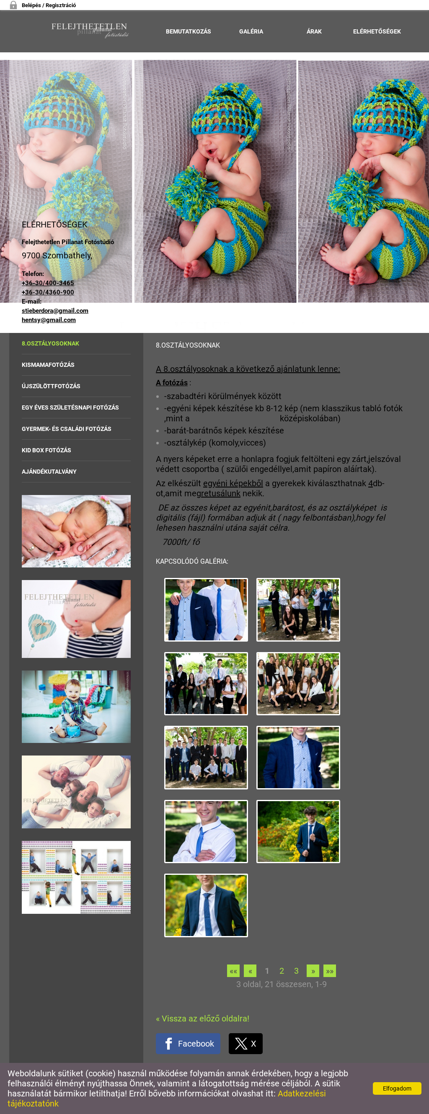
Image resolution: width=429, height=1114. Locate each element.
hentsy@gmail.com (49, 320)
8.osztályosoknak (50, 343)
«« (233, 971)
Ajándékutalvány (49, 471)
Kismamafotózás (48, 364)
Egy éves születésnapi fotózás (70, 407)
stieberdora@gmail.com (55, 311)
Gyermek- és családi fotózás (66, 428)
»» (329, 971)
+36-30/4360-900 (48, 292)
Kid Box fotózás (46, 450)
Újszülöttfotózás (51, 386)
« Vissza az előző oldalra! (202, 1018)
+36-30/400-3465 (48, 283)
